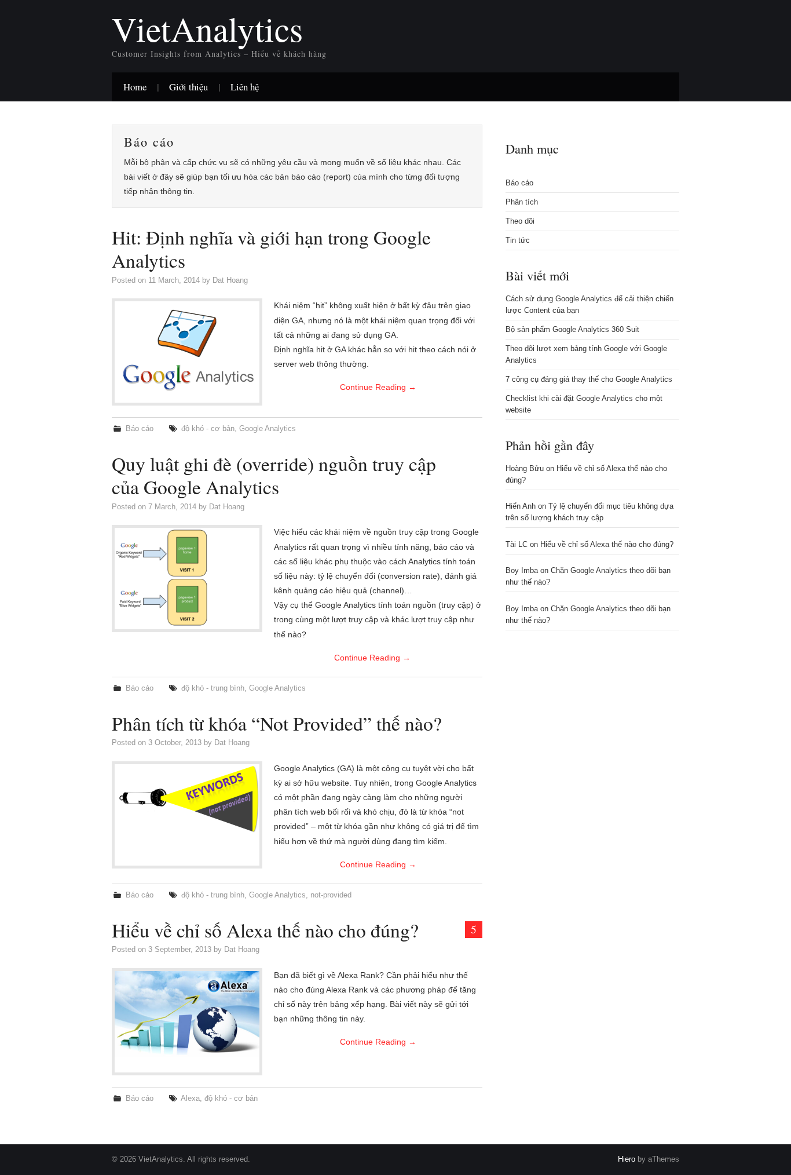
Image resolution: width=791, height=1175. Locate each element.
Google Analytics (267, 429)
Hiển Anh (521, 506)
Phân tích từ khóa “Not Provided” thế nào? (277, 723)
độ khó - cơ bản (208, 429)
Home (135, 86)
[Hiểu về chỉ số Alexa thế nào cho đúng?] (187, 1014)
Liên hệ (244, 86)
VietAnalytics (207, 28)
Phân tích (522, 202)
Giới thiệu (188, 86)
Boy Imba (522, 571)
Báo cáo (139, 429)
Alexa (190, 1098)
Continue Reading (378, 387)
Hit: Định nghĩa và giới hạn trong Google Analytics (271, 248)
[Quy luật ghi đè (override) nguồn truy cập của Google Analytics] (187, 578)
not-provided (330, 895)
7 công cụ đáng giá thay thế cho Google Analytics (589, 379)
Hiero (626, 1159)
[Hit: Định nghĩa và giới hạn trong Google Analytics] (187, 346)
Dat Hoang (230, 280)
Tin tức (518, 240)
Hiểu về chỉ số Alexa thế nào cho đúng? (265, 930)
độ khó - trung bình (212, 688)
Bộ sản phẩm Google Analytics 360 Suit (572, 330)
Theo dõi (520, 221)
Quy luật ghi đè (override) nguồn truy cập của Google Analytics (274, 475)
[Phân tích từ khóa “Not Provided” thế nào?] (187, 798)
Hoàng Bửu (525, 469)
